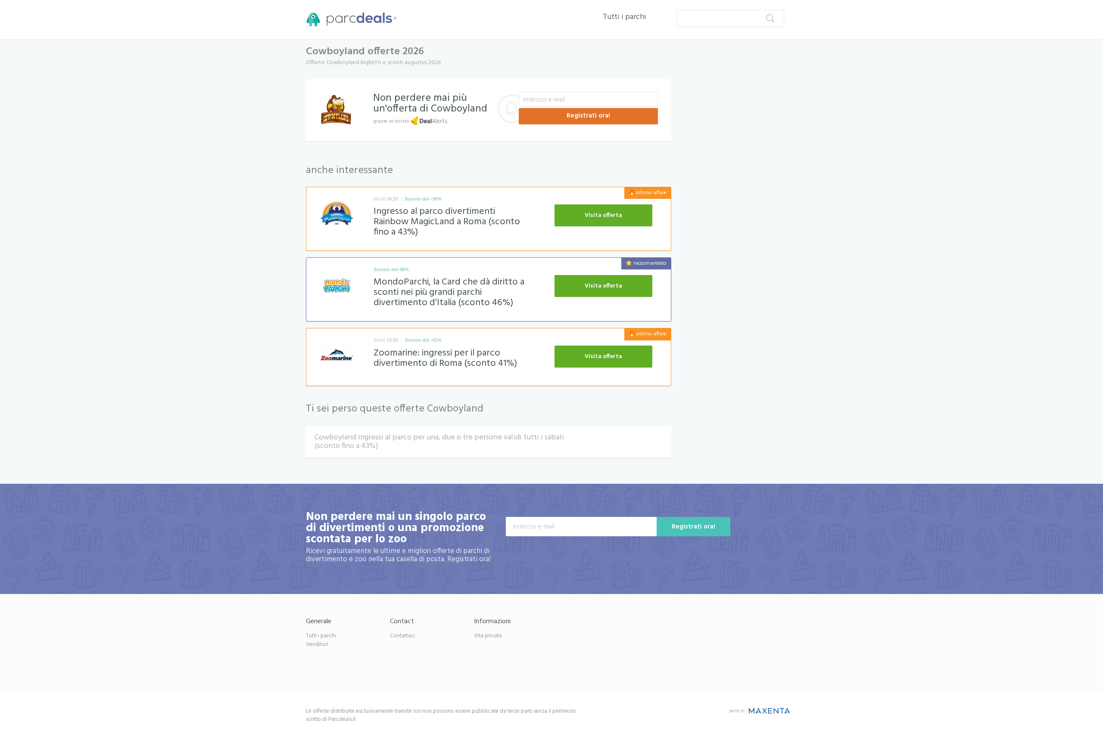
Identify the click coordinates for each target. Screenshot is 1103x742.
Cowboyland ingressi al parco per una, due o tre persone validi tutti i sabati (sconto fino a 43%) (439, 441)
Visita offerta (603, 215)
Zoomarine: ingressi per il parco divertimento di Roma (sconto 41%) (445, 358)
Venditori (317, 644)
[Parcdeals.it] (349, 17)
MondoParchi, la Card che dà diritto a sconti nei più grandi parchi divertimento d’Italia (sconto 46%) (449, 292)
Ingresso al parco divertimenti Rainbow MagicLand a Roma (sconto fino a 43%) (447, 222)
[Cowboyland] (336, 107)
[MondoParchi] (337, 286)
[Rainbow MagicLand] (337, 216)
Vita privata (488, 635)
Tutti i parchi (624, 17)
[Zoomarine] (337, 357)
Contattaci (402, 635)
